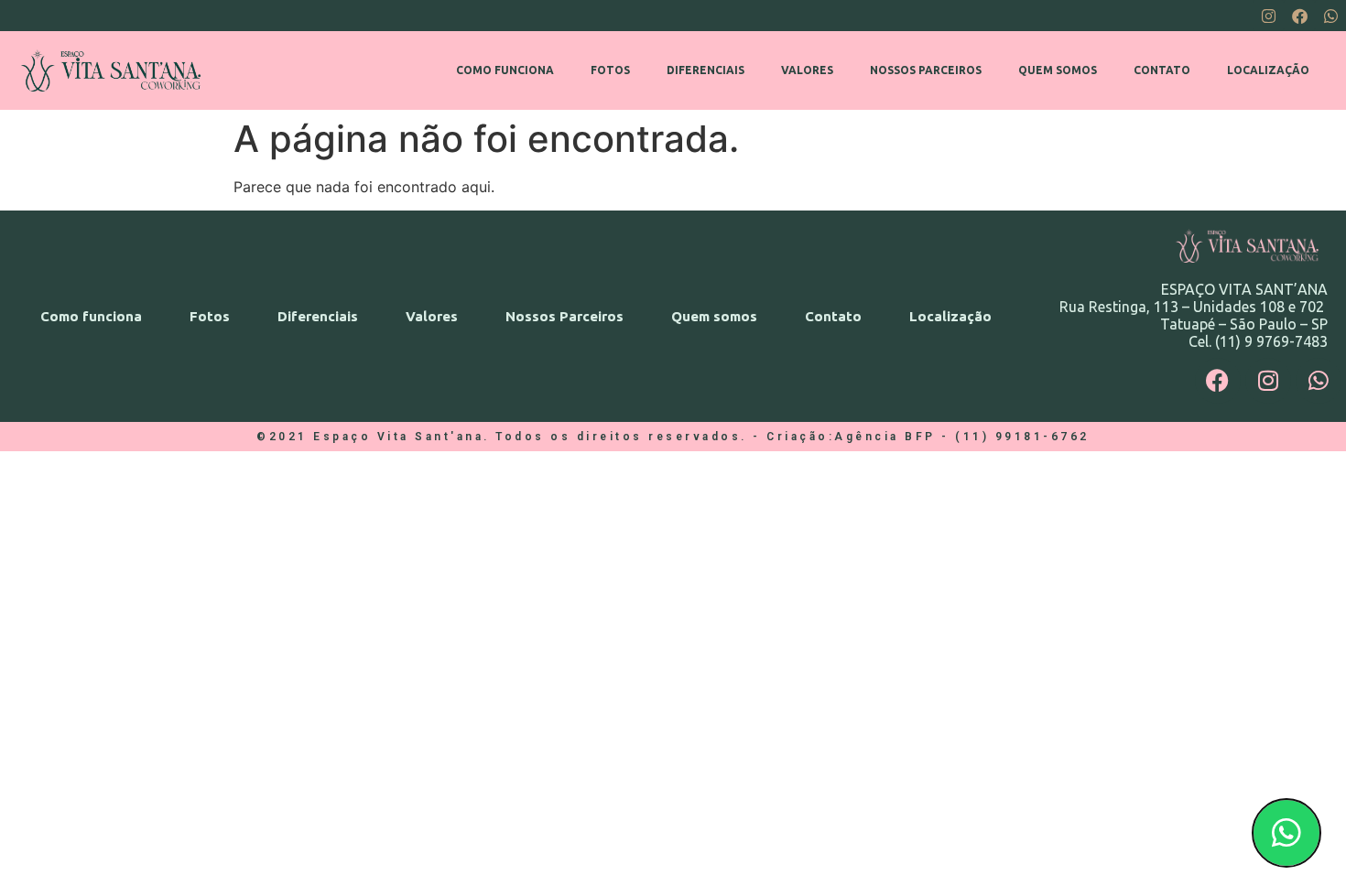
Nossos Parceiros (926, 70)
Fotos (610, 70)
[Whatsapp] (1330, 15)
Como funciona (505, 70)
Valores (807, 70)
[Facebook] (1299, 15)
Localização (1268, 70)
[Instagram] (1268, 15)
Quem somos (1057, 70)
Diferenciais (705, 70)
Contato (1162, 70)
